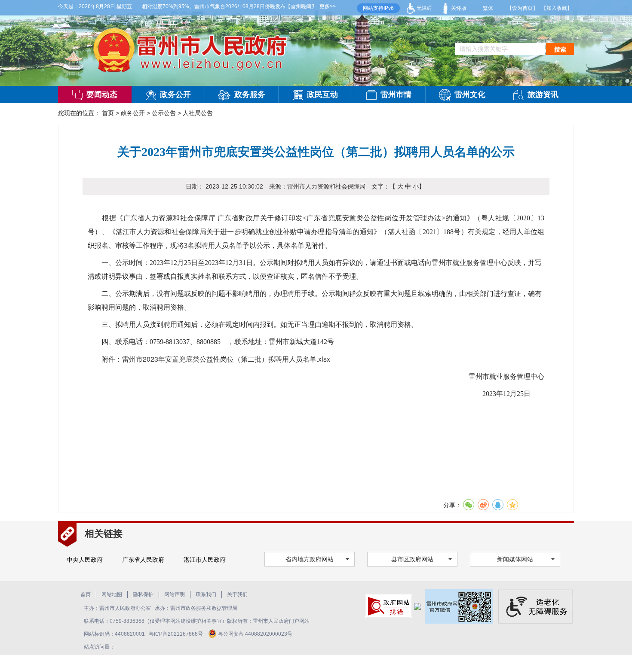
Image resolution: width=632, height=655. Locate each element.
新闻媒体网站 (515, 559)
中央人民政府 (85, 559)
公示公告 (164, 113)
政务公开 (175, 94)
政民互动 (322, 94)
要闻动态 (101, 94)
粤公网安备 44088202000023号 (255, 634)
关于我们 (237, 594)
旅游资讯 (543, 94)
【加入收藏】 (556, 8)
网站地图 (111, 594)
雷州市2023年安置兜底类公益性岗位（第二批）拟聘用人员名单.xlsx (226, 359)
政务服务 (249, 94)
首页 (108, 113)
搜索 (560, 49)
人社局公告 (198, 113)
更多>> (327, 6)
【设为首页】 (522, 8)
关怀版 (458, 8)
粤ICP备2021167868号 (176, 634)
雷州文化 (469, 94)
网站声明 (174, 594)
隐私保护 (143, 594)
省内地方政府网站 (309, 559)
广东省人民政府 (143, 559)
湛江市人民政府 (205, 559)
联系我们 (206, 594)
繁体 (488, 8)
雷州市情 (395, 94)
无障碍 (423, 8)
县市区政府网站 (412, 559)
